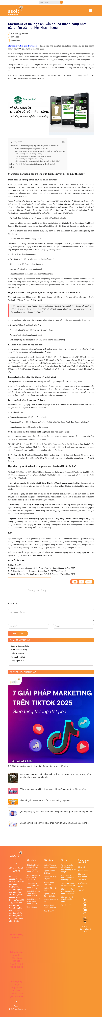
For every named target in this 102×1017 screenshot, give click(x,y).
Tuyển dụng (82, 883)
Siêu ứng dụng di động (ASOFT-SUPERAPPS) (33, 877)
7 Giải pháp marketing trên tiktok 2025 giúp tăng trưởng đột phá (38, 766)
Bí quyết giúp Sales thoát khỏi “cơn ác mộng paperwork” (46, 800)
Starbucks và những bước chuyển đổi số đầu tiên (32, 149)
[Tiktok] (85, 915)
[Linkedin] (81, 582)
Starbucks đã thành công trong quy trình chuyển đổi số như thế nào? (35, 146)
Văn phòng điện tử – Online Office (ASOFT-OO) (33, 885)
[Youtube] (85, 910)
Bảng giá (81, 867)
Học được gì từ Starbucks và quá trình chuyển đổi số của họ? (33, 164)
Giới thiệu (82, 880)
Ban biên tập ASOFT (19, 33)
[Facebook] (74, 582)
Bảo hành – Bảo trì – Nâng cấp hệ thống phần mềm (68, 891)
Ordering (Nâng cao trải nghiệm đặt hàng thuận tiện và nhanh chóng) (39, 161)
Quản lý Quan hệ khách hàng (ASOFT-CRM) (33, 901)
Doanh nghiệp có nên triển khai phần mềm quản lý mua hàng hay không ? (54, 823)
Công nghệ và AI (17, 661)
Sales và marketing (19, 649)
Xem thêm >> (31, 907)
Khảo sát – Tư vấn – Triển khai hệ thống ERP (67, 877)
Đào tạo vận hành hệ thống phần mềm (68, 899)
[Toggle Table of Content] (62, 142)
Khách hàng (83, 870)
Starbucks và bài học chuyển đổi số (23, 46)
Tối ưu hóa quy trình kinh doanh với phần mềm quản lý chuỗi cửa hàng (53, 789)
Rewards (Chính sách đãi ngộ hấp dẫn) (30, 154)
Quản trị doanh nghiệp (20, 646)
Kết (12, 167)
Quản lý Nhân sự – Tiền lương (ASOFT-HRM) (33, 893)
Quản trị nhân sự (18, 653)
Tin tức (80, 887)
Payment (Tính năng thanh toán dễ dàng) (31, 159)
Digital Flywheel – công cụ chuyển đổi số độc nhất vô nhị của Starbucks (40, 151)
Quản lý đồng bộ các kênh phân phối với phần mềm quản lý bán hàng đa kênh (56, 812)
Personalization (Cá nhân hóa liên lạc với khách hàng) (35, 156)
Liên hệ (81, 890)
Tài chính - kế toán (18, 657)
